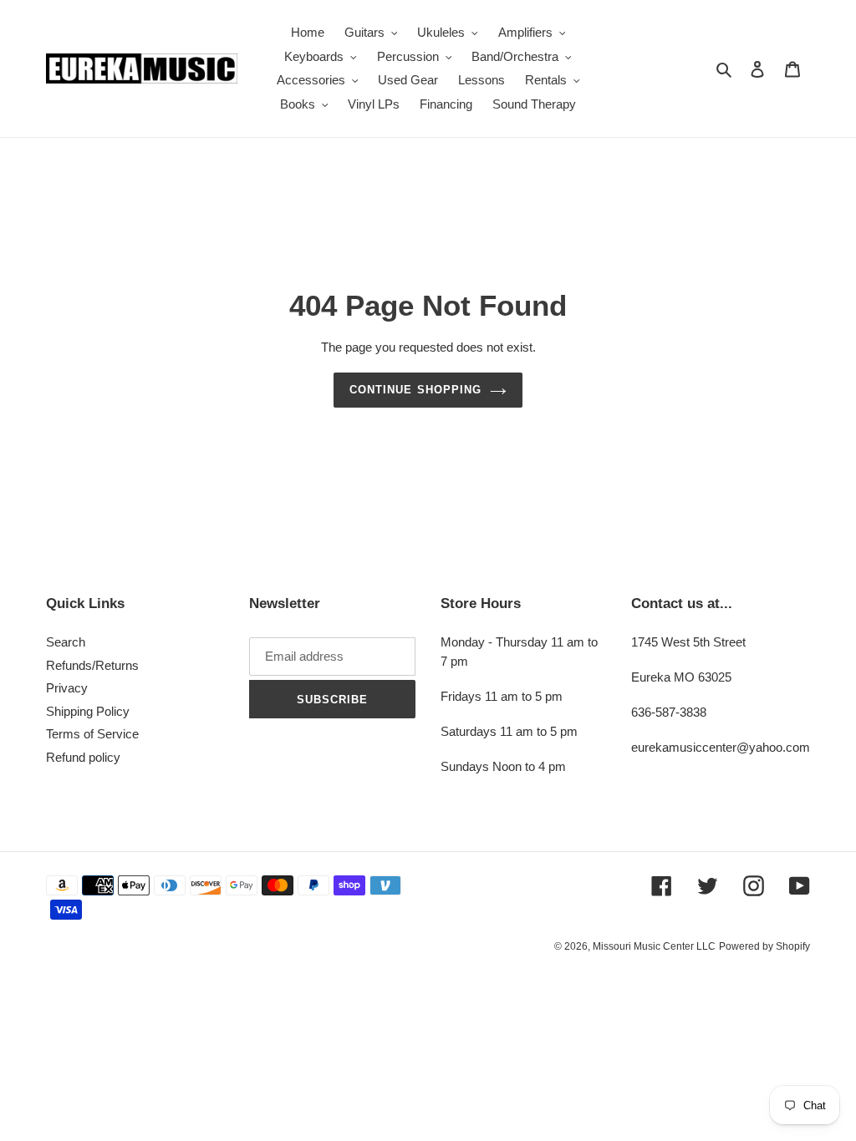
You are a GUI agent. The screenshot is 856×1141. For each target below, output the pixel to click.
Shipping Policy (88, 711)
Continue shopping (415, 389)
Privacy (67, 688)
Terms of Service (92, 734)
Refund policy (83, 757)
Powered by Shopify (764, 946)
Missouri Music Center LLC (654, 946)
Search (65, 642)
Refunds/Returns (92, 665)
